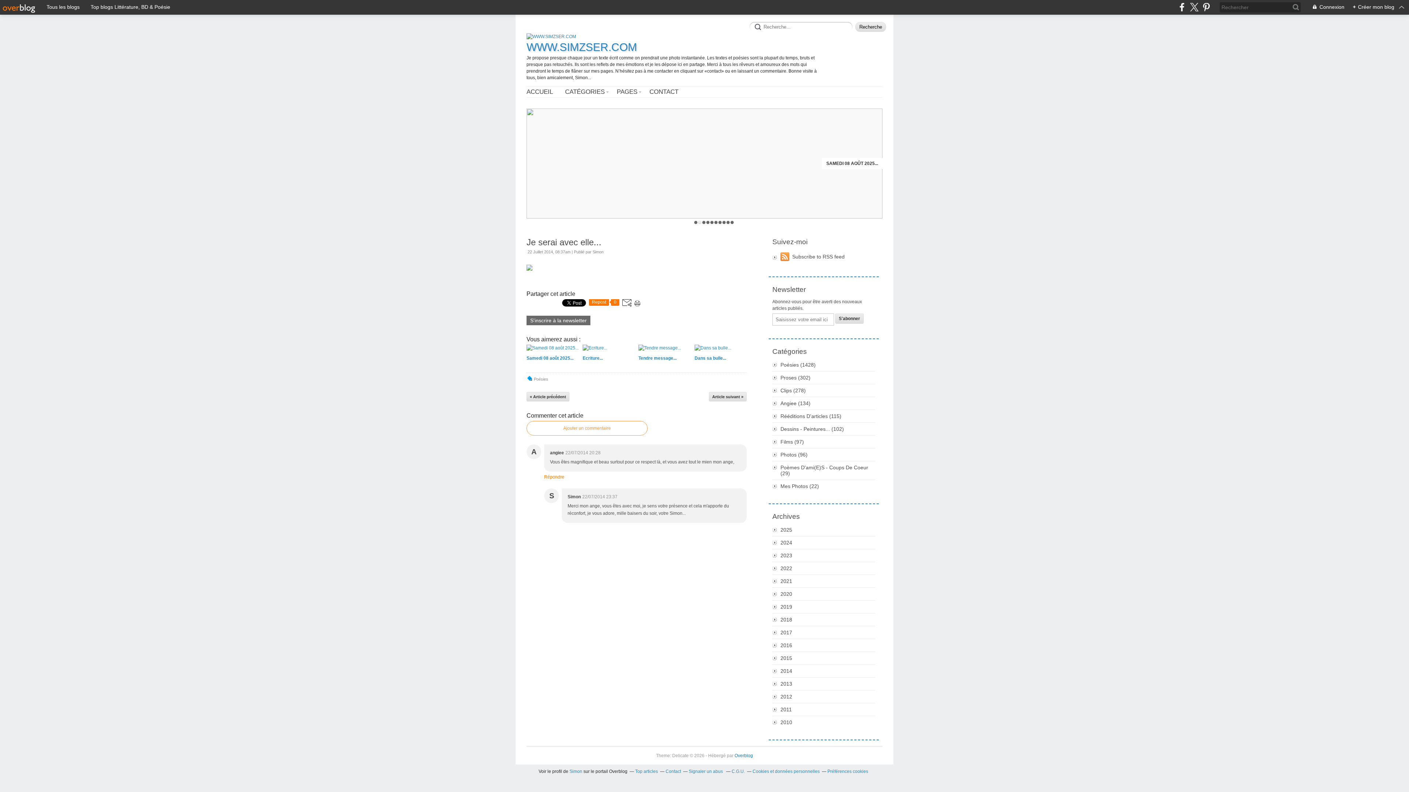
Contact (663, 91)
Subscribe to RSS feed (818, 257)
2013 (786, 684)
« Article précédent (548, 397)
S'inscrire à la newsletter (558, 320)
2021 (786, 581)
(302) (795, 378)
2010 (786, 722)
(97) (792, 442)
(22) (799, 486)
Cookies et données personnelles (786, 771)
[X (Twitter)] (1194, 7)
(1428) (798, 365)
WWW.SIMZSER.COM (582, 47)
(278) (793, 390)
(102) (812, 429)
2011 (786, 709)
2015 (786, 658)
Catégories (585, 91)
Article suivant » (727, 397)
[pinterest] (1206, 7)
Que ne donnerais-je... (850, 163)
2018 (786, 620)
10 (732, 222)
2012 (786, 697)
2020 (786, 594)
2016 (786, 645)
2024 (786, 543)
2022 (786, 568)
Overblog (744, 755)
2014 (786, 671)
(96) (794, 455)
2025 (786, 530)
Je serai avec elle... (564, 242)
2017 (786, 632)
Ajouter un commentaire (587, 428)
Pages (627, 91)
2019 (786, 607)
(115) (810, 416)
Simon (575, 771)
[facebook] (1182, 7)
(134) (795, 403)
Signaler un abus (706, 771)
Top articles (646, 771)
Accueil (540, 91)
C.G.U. (738, 771)
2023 (786, 555)
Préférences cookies (847, 771)
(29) (824, 470)
